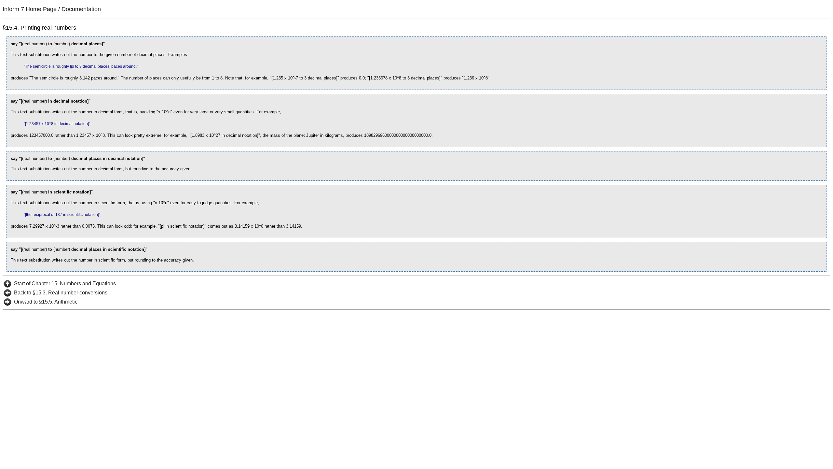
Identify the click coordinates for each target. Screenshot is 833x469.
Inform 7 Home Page (30, 9)
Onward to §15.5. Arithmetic (45, 302)
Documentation (81, 9)
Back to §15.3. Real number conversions (60, 292)
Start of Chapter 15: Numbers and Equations (65, 283)
